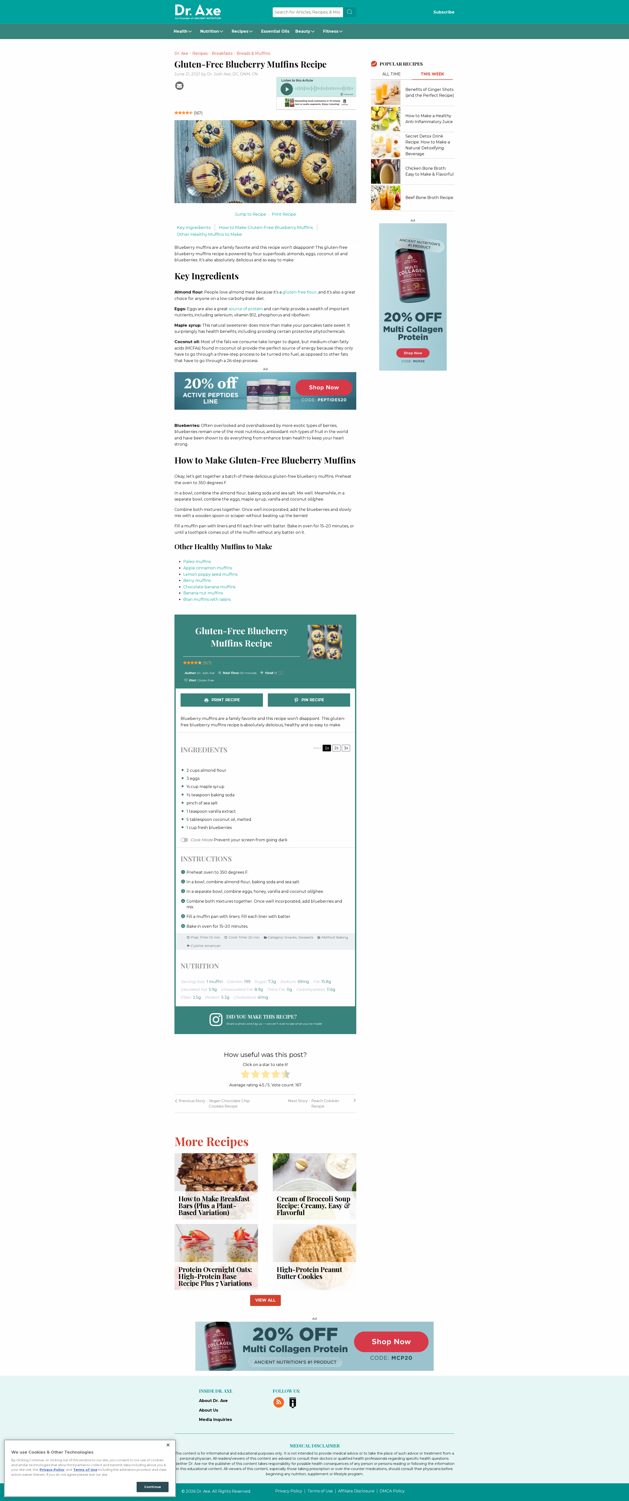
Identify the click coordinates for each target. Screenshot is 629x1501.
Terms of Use (320, 1491)
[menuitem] (184, 31)
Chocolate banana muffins (209, 587)
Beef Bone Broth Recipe (429, 197)
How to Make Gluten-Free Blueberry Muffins (266, 227)
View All (265, 1300)
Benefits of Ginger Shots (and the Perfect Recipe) (429, 92)
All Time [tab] (391, 74)
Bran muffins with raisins (207, 599)
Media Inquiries (215, 1419)
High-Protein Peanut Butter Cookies (309, 1273)
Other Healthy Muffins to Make (209, 234)
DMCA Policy (392, 1491)
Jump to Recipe (250, 214)
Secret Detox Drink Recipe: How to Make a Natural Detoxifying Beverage (427, 145)
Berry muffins (197, 580)
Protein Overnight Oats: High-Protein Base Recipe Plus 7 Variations (215, 1276)
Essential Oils (275, 31)
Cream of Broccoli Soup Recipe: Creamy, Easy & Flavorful (313, 1205)
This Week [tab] (432, 74)
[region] (90, 1468)
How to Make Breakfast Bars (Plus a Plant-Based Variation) (214, 1205)
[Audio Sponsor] (316, 103)
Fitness (330, 31)
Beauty (302, 31)
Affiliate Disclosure (356, 1491)
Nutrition (209, 31)
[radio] (245, 1074)
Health (180, 31)
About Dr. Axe (213, 1400)
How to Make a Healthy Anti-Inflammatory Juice (429, 118)
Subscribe (444, 12)
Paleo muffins (197, 561)
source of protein (246, 309)
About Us (208, 1410)
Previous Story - (193, 1101)
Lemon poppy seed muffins (210, 574)
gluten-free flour (299, 292)
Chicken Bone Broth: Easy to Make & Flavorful (429, 171)
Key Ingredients (194, 227)
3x (346, 748)
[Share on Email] (179, 85)
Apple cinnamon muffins (207, 568)
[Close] (168, 1445)
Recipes (240, 31)
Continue (152, 1487)
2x (336, 748)
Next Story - (299, 1101)
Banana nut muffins (203, 593)
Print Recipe (284, 214)
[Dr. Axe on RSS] (280, 1401)
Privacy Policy (288, 1491)
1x (327, 748)
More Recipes (211, 1141)
